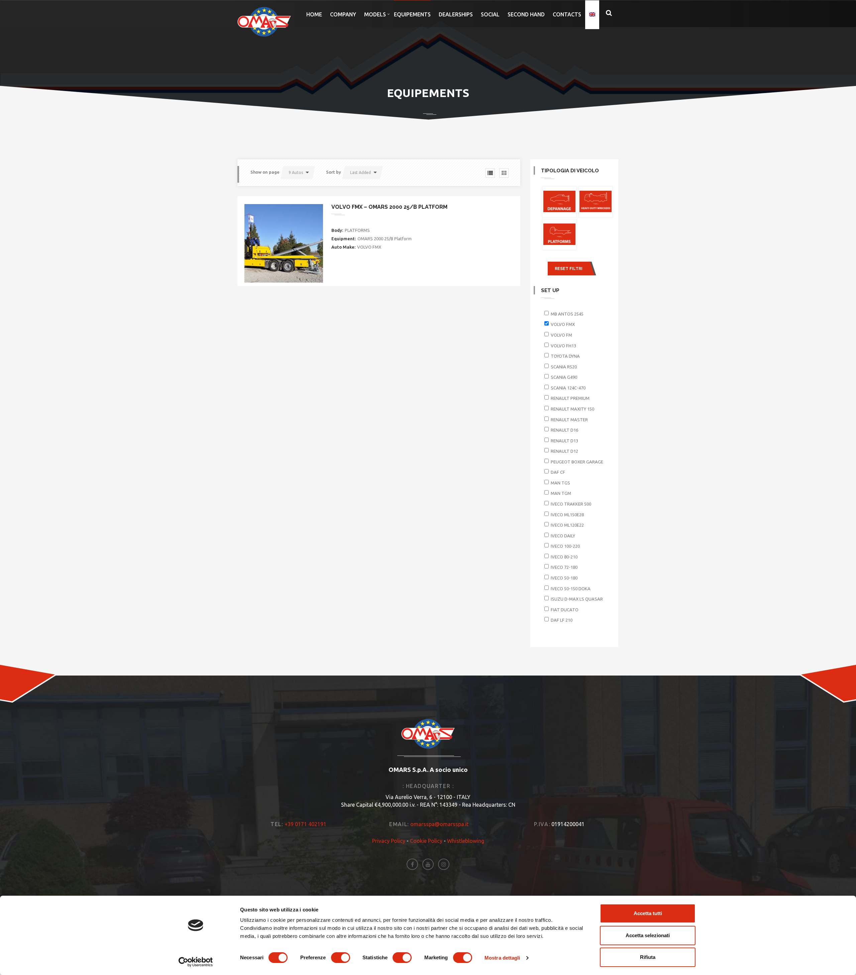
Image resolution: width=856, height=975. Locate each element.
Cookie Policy (426, 841)
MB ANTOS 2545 (567, 314)
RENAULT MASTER (569, 419)
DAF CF (558, 472)
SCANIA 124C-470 (568, 387)
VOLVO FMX (563, 324)
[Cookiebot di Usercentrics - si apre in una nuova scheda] (196, 962)
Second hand (526, 14)
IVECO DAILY (563, 535)
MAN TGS (560, 482)
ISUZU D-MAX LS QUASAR (577, 599)
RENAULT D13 (564, 440)
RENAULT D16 (564, 430)
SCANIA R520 (564, 366)
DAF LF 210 (561, 620)
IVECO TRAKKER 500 (571, 504)
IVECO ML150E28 (567, 514)
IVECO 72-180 (564, 567)
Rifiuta (647, 957)
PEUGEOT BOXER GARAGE (577, 461)
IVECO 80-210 (564, 556)
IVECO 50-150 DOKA (571, 588)
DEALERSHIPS (456, 14)
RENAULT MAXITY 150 (572, 409)
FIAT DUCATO (564, 609)
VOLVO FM (561, 335)
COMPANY (343, 14)
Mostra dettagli (502, 958)
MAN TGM (561, 493)
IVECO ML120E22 (567, 525)
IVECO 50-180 (564, 577)
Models (375, 14)
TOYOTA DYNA (565, 356)
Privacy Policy (388, 841)
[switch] (340, 957)
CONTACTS (567, 14)
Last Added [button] (360, 172)
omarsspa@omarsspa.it (439, 824)
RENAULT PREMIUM (570, 398)
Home (314, 14)
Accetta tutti (648, 913)
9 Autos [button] (296, 172)
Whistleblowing (465, 841)
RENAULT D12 (564, 451)
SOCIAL (490, 14)
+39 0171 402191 (305, 824)
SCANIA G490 (564, 377)
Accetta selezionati (648, 935)
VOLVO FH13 (563, 345)
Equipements (412, 14)
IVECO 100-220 (565, 546)
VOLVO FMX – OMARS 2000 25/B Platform (389, 207)
